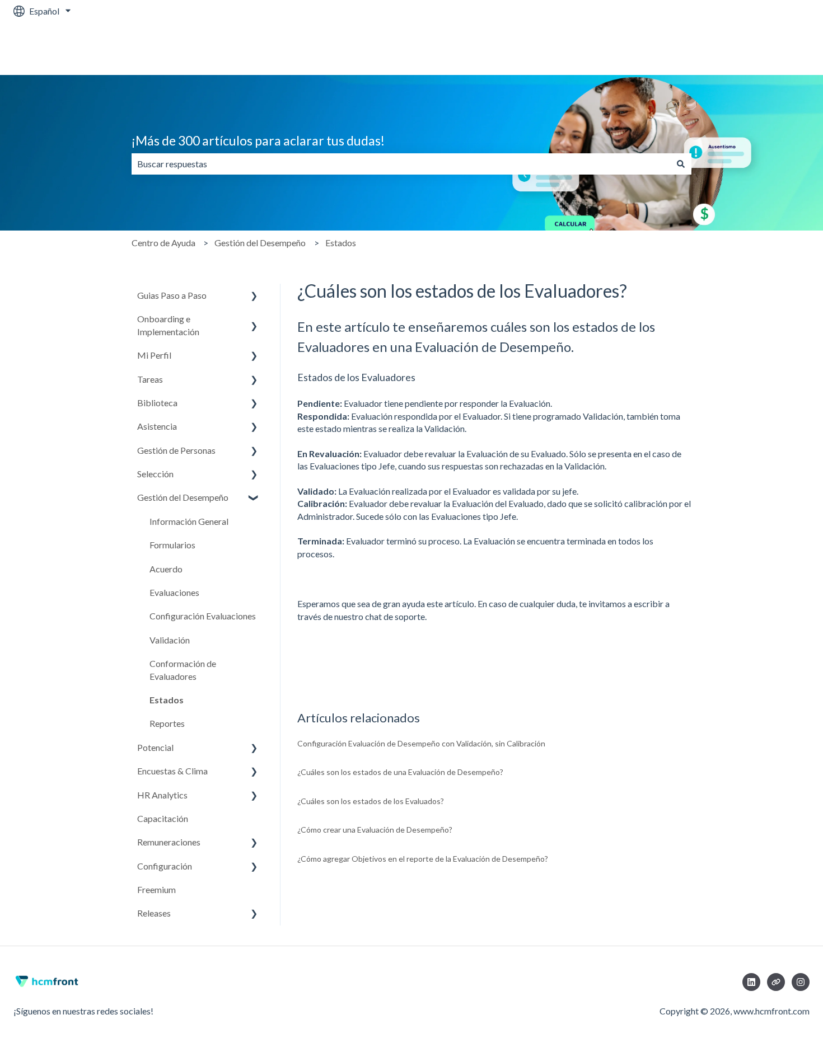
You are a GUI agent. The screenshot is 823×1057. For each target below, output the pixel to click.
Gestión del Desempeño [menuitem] (182, 497)
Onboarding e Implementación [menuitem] (168, 324)
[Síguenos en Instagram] (801, 982)
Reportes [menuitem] (167, 723)
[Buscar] (680, 164)
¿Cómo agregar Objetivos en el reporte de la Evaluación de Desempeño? (422, 858)
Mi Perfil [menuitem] (154, 355)
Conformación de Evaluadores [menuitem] (182, 669)
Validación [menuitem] (169, 640)
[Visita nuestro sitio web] (776, 982)
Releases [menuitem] (154, 913)
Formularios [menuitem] (172, 544)
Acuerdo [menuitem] (166, 568)
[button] (254, 296)
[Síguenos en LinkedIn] (751, 982)
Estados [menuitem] (166, 699)
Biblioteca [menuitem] (157, 402)
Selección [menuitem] (155, 473)
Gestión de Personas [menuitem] (176, 450)
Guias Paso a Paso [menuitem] (172, 295)
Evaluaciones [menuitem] (174, 592)
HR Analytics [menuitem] (162, 795)
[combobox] (401, 164)
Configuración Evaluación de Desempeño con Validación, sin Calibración (421, 743)
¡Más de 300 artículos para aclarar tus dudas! (258, 140)
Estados (340, 242)
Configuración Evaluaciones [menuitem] (202, 615)
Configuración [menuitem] (164, 866)
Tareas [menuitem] (150, 379)
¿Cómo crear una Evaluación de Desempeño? (374, 829)
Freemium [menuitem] (156, 889)
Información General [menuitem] (188, 521)
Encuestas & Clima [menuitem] (172, 770)
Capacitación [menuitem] (162, 818)
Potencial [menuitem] (155, 747)
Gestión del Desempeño (260, 242)
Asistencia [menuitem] (157, 426)
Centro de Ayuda (163, 242)
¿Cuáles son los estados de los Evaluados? (370, 801)
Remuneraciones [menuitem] (168, 842)
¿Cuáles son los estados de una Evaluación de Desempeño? (400, 772)
